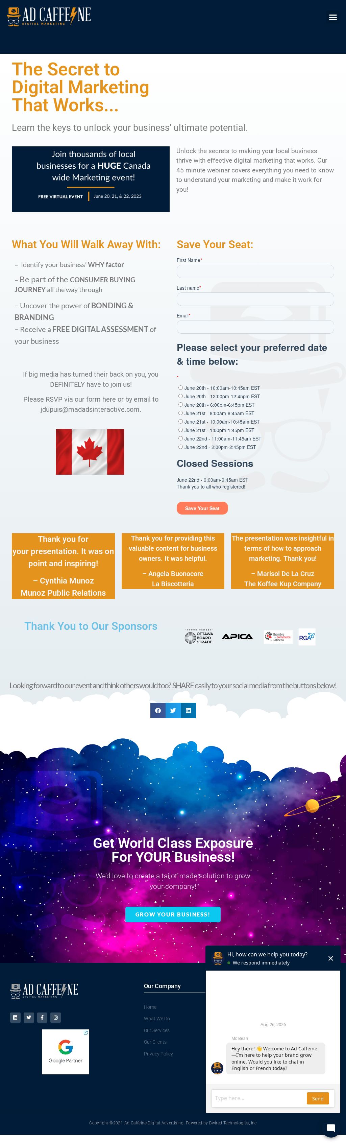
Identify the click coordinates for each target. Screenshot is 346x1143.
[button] (332, 16)
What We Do (157, 1018)
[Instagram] (55, 1018)
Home (150, 1007)
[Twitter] (29, 1018)
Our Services (157, 1030)
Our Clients (155, 1042)
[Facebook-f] (42, 1018)
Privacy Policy (158, 1053)
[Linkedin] (15, 1018)
